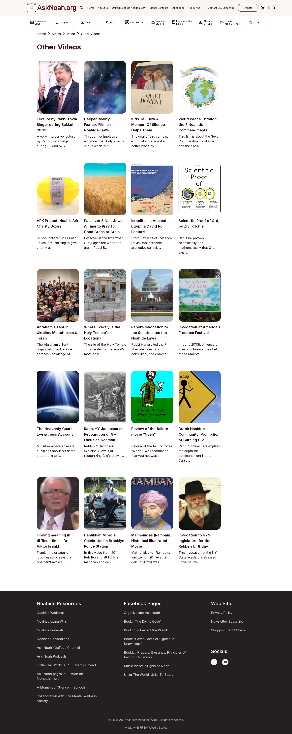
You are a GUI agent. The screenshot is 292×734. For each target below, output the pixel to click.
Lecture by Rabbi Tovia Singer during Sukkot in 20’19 (57, 124)
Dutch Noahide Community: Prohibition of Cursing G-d (199, 434)
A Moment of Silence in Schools (61, 687)
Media (56, 34)
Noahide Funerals (50, 630)
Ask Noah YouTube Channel (58, 648)
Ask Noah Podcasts (52, 656)
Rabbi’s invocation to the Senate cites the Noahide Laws (149, 332)
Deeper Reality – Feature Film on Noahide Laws (98, 124)
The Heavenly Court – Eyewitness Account (56, 431)
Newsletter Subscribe (227, 621)
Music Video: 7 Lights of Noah (146, 666)
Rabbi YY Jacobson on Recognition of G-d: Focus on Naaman (104, 434)
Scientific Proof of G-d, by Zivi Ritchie (199, 223)
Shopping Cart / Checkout (230, 630)
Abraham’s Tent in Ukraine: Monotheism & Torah (57, 332)
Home (41, 34)
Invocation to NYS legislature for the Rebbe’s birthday (194, 540)
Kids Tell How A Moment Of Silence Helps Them (148, 124)
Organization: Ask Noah (142, 613)
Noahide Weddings (51, 613)
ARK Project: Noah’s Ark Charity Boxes (57, 223)
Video (71, 34)
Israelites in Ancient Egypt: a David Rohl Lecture (148, 226)
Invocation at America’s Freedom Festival (199, 330)
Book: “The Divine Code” (142, 621)
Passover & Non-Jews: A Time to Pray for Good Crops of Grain (103, 226)
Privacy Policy (221, 613)
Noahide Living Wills (52, 621)
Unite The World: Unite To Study (148, 675)
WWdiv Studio (157, 727)
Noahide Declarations (53, 639)
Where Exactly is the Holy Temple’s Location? (102, 332)
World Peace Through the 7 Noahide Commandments (198, 124)
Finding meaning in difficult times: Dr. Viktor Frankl (53, 540)
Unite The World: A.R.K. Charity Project (66, 665)
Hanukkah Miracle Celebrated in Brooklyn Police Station (104, 540)
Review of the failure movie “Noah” (149, 431)
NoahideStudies (160, 22)
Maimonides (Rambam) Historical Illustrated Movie (151, 540)
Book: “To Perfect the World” (146, 630)
